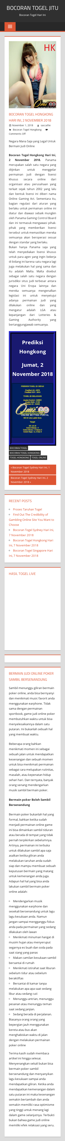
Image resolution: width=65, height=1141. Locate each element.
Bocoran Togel (18, 448)
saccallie (46, 125)
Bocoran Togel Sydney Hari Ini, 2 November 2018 (29, 480)
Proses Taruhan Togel (27, 509)
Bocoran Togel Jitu (32, 8)
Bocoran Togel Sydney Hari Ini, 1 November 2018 (30, 469)
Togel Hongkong (19, 457)
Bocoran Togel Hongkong (27, 129)
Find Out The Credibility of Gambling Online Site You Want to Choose (31, 519)
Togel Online (39, 457)
